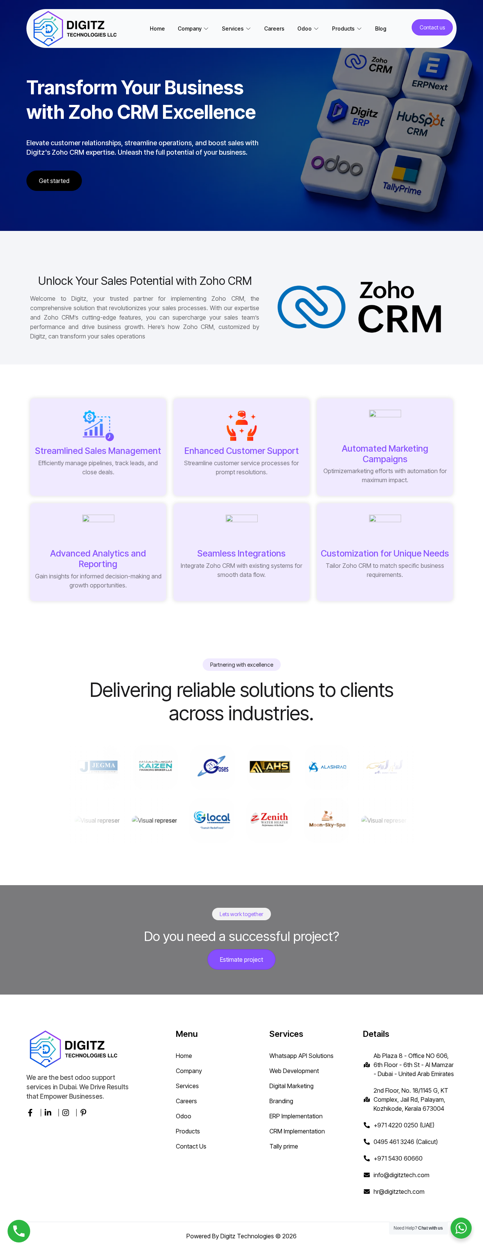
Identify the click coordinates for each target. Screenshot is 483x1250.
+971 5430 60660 (398, 1158)
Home (157, 28)
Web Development (294, 1071)
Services (187, 1086)
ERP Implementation (296, 1116)
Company (189, 1071)
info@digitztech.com (401, 1175)
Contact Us (191, 1146)
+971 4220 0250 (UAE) (404, 1125)
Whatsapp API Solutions (301, 1055)
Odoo (183, 1116)
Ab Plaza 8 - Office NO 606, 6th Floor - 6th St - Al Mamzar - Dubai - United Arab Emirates (414, 1065)
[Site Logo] (77, 28)
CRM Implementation (297, 1131)
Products (188, 1131)
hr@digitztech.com (399, 1191)
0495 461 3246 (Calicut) (406, 1141)
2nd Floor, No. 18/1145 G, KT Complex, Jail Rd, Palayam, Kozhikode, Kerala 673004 (411, 1099)
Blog (380, 28)
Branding (281, 1101)
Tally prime (283, 1146)
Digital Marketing (291, 1086)
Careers (274, 28)
